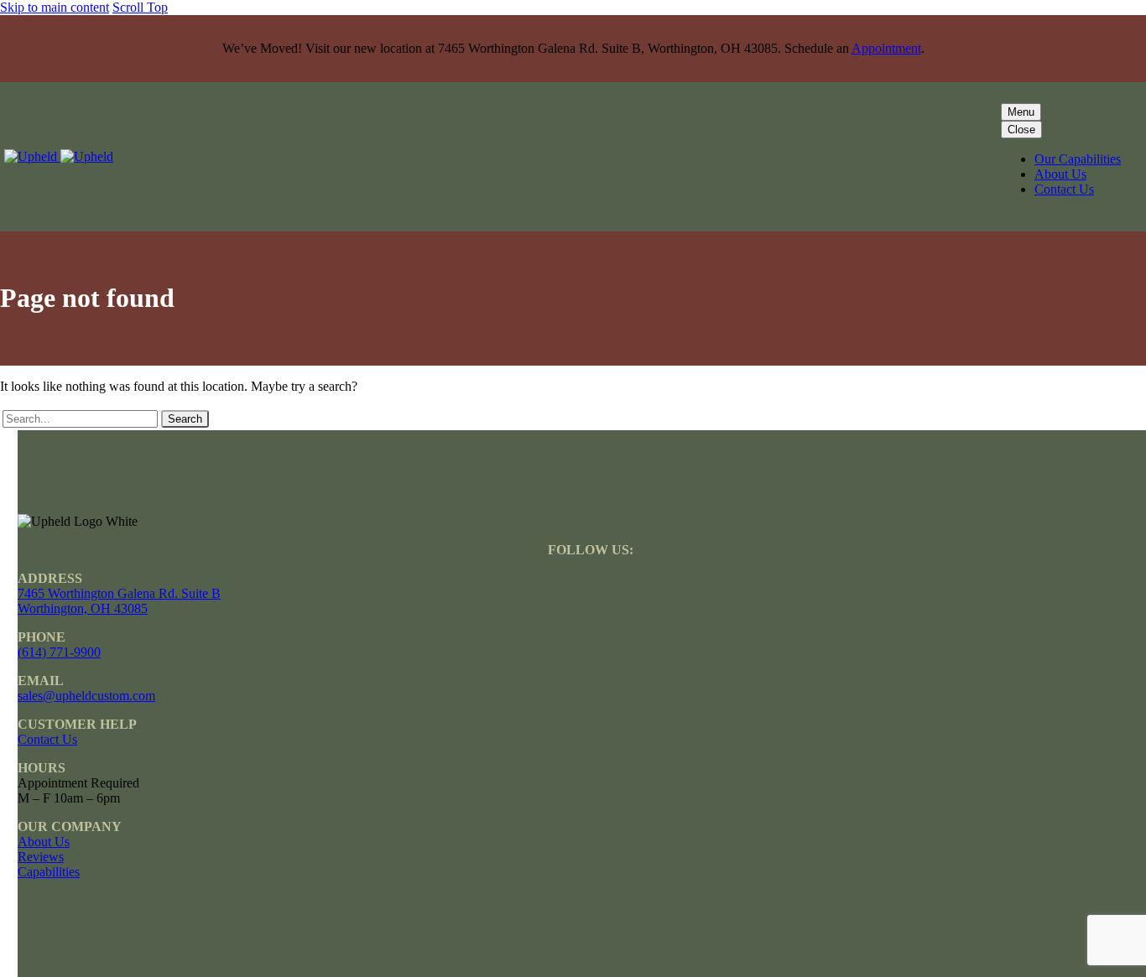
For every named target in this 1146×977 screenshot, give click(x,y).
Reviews (41, 857)
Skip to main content (54, 7)
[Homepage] (58, 156)
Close (1021, 129)
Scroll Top (140, 7)
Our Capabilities (1077, 159)
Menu (1021, 112)
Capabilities (49, 872)
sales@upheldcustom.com (86, 696)
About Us (1060, 174)
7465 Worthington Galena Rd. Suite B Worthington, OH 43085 (119, 601)
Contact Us (1064, 189)
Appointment (886, 48)
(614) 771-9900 (59, 652)
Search (185, 419)
